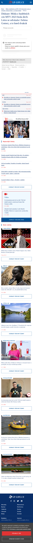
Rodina (4, 102)
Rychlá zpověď (7, 378)
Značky (19, 511)
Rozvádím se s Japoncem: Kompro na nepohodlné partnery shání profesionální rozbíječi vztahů (17, 98)
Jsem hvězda (5, 108)
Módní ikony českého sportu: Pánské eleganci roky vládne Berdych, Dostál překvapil (17, 111)
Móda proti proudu (9, 340)
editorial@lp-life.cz (6, 520)
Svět (3, 95)
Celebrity (3, 509)
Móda (2, 514)
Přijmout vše (16, 533)
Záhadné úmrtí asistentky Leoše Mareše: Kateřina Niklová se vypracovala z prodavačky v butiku (16, 210)
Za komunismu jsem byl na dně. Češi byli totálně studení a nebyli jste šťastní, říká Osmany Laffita (14, 202)
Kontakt (19, 514)
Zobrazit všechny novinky (16, 187)
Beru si (5, 266)
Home (2, 9)
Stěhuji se (6, 303)
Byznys (3, 507)
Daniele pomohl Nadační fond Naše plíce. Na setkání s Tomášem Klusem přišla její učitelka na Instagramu (15, 156)
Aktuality (3, 504)
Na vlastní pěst (7, 454)
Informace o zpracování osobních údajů (20, 529)
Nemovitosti (20, 504)
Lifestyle (3, 511)
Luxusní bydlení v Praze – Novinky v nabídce (13, 179)
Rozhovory (20, 507)
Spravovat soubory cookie (16, 539)
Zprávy (19, 509)
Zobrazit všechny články (16, 259)
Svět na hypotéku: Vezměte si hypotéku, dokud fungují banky (15, 164)
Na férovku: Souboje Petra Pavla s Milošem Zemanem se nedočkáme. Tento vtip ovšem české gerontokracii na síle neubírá (15, 147)
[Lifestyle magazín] (16, 2)
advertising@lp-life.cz (23, 520)
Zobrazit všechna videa (16, 219)
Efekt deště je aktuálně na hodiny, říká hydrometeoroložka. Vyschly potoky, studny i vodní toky (16, 172)
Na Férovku (6, 415)
